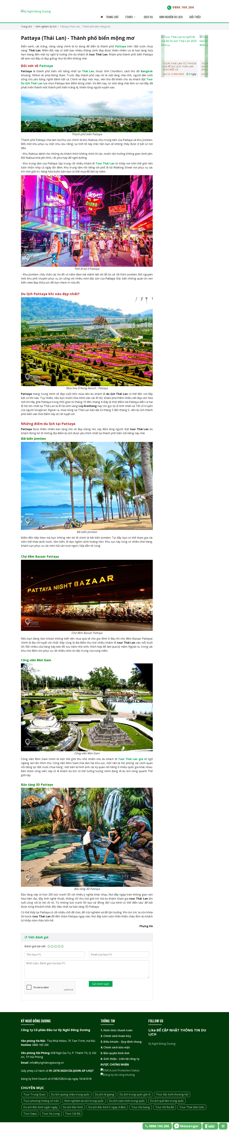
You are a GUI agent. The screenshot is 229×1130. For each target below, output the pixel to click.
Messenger (189, 1126)
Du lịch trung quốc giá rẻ (135, 1094)
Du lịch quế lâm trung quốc (167, 1101)
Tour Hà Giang (140, 1107)
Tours (129, 17)
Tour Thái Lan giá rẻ (132, 759)
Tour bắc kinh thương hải (172, 1094)
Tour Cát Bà (72, 1113)
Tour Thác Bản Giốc (191, 1107)
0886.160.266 (183, 7)
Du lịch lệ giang (104, 1094)
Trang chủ (111, 17)
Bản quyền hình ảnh (116, 1053)
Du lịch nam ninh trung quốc (127, 1101)
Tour (149, 79)
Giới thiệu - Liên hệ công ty (121, 1059)
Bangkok (147, 71)
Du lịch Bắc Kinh (73, 1107)
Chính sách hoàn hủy (117, 1036)
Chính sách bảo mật (116, 1047)
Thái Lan (88, 71)
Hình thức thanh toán (117, 1030)
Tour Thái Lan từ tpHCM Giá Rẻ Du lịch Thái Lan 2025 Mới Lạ (179, 66)
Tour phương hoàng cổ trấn (41, 1101)
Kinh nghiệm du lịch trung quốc (84, 1101)
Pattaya (120, 46)
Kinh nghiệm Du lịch (171, 17)
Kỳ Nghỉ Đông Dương (162, 1044)
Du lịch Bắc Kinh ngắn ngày (40, 1107)
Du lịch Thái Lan (31, 83)
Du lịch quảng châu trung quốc (70, 1094)
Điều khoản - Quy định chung (122, 1042)
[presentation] (162, 56)
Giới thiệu (195, 17)
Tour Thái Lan (105, 163)
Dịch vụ (148, 17)
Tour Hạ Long (51, 1113)
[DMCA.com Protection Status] (120, 1070)
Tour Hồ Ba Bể (164, 1107)
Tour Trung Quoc (34, 1094)
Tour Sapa (30, 1113)
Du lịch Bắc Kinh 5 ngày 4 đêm (107, 1107)
